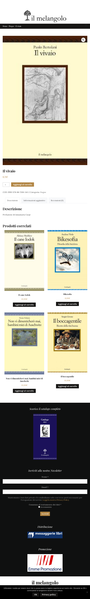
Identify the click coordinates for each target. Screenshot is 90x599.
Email (45, 487)
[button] (83, 40)
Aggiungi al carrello (22, 184)
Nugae (11, 26)
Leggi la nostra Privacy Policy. (56, 500)
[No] (87, 592)
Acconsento (46, 507)
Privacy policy (49, 594)
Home (5, 26)
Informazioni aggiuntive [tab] (34, 200)
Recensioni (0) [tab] (57, 200)
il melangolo (45, 582)
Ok (35, 594)
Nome (45, 477)
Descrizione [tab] (12, 200)
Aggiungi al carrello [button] (24, 305)
